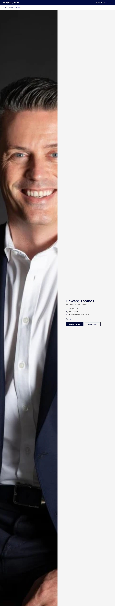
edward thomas (14, 7)
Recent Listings (92, 324)
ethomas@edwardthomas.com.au (79, 314)
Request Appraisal (74, 324)
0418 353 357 (73, 311)
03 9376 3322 (73, 309)
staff (4, 7)
